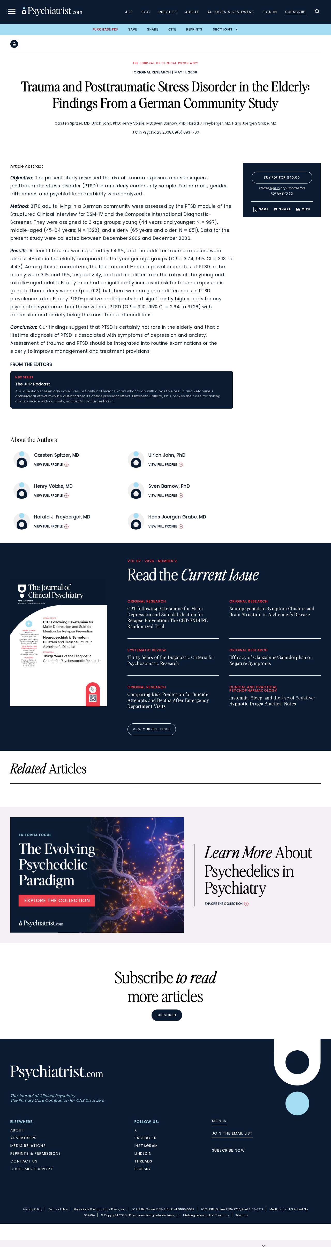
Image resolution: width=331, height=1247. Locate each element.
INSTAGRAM (146, 1145)
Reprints (194, 29)
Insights (168, 11)
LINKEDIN (143, 1153)
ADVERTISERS (23, 1138)
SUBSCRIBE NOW (228, 1150)
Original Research (152, 72)
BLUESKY (142, 1169)
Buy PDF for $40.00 (282, 177)
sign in (274, 188)
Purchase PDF (105, 29)
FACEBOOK (145, 1138)
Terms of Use (57, 1209)
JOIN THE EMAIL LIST (232, 1133)
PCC (145, 11)
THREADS (143, 1161)
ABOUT (17, 1130)
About (192, 11)
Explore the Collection (224, 903)
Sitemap (241, 1215)
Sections (223, 29)
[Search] (317, 12)
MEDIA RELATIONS (28, 1145)
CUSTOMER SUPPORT (31, 1169)
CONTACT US (23, 1161)
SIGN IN (219, 1120)
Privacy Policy (32, 1209)
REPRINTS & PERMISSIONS (35, 1153)
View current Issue (151, 729)
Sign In (269, 11)
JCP (129, 11)
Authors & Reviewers (230, 11)
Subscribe (296, 11)
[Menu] (12, 12)
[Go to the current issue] (58, 705)
